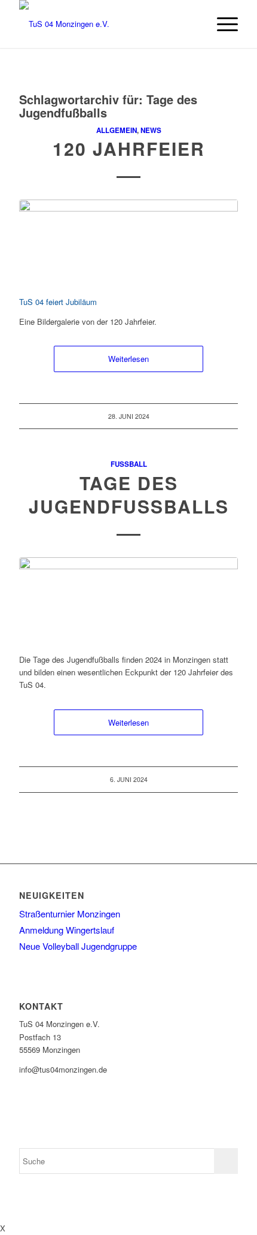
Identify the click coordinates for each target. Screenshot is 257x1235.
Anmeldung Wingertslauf (66, 929)
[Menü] (221, 24)
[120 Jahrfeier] (128, 241)
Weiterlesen (128, 358)
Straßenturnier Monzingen (69, 913)
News (150, 130)
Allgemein (116, 130)
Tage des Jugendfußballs (129, 494)
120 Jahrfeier (129, 148)
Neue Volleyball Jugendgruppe (78, 946)
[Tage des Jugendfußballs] (128, 599)
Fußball (129, 464)
